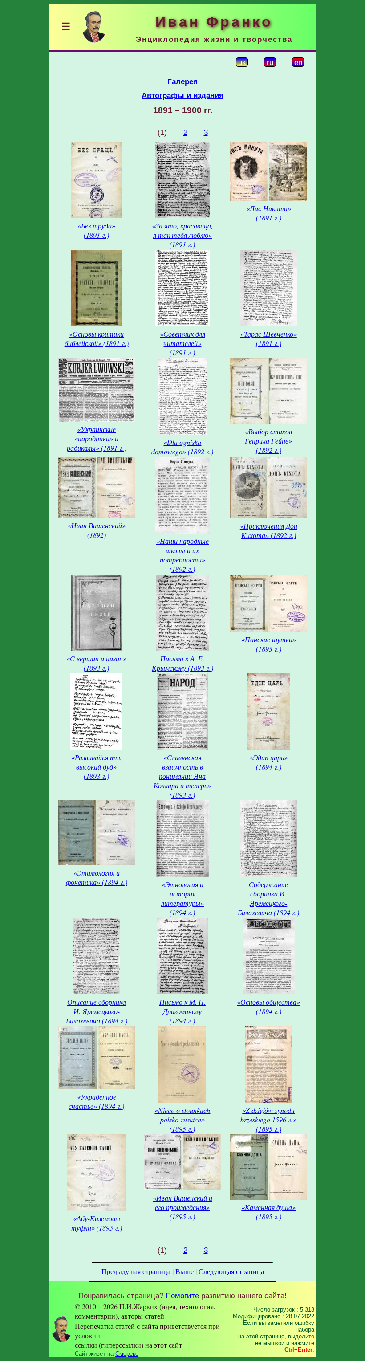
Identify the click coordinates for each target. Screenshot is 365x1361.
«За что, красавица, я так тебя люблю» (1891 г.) (182, 235)
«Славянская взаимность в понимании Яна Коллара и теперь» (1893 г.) (182, 776)
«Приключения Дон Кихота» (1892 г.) (268, 530)
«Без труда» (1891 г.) (96, 230)
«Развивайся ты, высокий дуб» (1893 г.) (96, 767)
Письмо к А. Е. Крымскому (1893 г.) (182, 663)
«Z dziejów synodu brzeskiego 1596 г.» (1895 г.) (268, 1119)
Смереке (126, 1353)
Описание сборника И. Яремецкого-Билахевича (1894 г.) (96, 1011)
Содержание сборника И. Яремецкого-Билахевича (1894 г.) (268, 898)
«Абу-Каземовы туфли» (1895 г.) (96, 1223)
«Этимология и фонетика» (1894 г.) (96, 877)
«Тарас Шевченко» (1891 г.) (268, 338)
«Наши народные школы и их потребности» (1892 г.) (182, 555)
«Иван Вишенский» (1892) (97, 530)
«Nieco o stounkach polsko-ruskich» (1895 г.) (182, 1119)
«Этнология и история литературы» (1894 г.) (182, 898)
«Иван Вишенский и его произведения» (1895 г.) (182, 1207)
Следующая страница (231, 1271)
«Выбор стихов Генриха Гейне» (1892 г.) (268, 441)
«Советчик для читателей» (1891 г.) (182, 343)
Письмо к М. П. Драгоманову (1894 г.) (182, 1011)
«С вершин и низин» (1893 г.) (96, 663)
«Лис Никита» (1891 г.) (268, 213)
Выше (184, 1271)
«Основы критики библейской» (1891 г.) (97, 338)
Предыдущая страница (135, 1271)
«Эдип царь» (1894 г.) (269, 762)
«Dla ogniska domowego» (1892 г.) (182, 446)
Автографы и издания (182, 95)
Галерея (182, 81)
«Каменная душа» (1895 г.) (268, 1211)
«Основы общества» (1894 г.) (268, 1006)
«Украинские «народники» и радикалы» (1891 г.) (96, 438)
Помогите (182, 1295)
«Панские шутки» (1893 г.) (268, 644)
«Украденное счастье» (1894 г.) (96, 1101)
